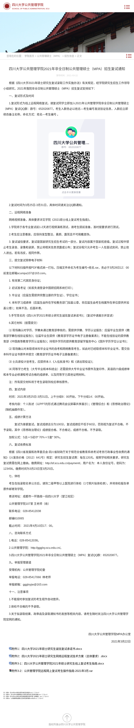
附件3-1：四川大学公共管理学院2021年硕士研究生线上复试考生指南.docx (58, 663)
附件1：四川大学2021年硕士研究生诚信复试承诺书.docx (47, 648)
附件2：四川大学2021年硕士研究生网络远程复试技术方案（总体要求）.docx (59, 656)
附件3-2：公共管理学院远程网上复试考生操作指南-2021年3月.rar (52, 670)
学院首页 (29, 56)
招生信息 (69, 56)
